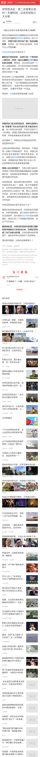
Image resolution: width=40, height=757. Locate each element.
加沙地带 (26, 215)
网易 (3, 2)
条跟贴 (19, 289)
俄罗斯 (15, 157)
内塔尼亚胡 (7, 52)
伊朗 (12, 93)
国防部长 (20, 38)
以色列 (31, 60)
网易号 (10, 2)
